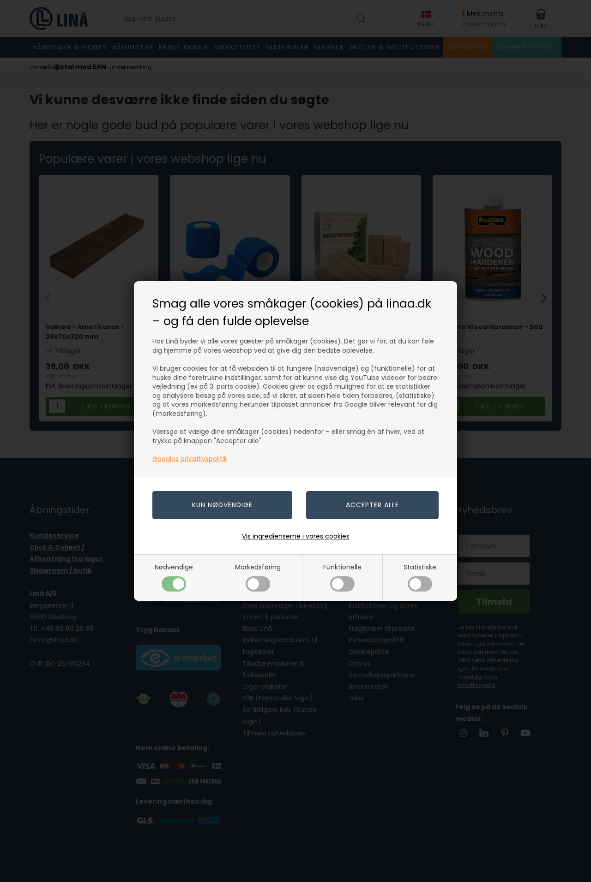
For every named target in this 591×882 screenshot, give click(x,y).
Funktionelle (342, 567)
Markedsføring (258, 567)
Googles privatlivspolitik (189, 458)
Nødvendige (174, 567)
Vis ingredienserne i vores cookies (296, 536)
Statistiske (420, 567)
